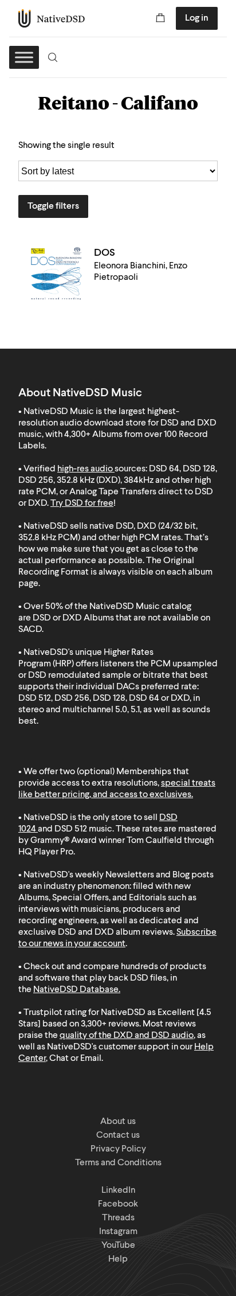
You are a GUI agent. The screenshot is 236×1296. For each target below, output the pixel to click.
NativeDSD (51, 18)
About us (118, 1121)
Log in (197, 18)
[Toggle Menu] (24, 57)
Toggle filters (53, 206)
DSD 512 (70, 829)
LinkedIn (118, 1190)
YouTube (118, 1245)
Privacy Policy (118, 1149)
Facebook (118, 1204)
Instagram (118, 1231)
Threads (118, 1218)
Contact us (118, 1135)
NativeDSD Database (76, 989)
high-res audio (85, 469)
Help (118, 1259)
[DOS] (56, 274)
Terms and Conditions (118, 1163)
